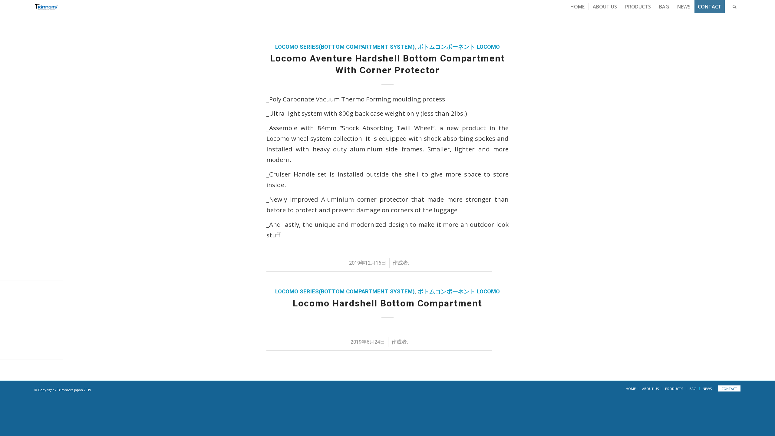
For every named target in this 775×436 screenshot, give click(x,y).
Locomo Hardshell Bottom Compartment (387, 303)
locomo (488, 47)
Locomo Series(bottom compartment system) (345, 47)
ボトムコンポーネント (446, 47)
